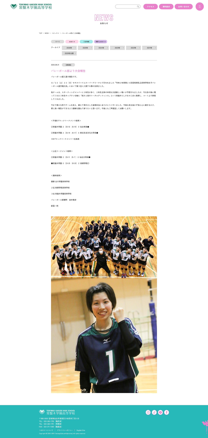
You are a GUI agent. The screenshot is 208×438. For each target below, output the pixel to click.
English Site (81, 430)
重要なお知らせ (101, 42)
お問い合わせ (183, 6)
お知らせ (72, 42)
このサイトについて (46, 430)
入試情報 (86, 42)
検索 (138, 6)
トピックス (55, 33)
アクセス (150, 6)
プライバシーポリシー (65, 430)
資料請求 (166, 6)
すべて (57, 42)
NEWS (47, 33)
